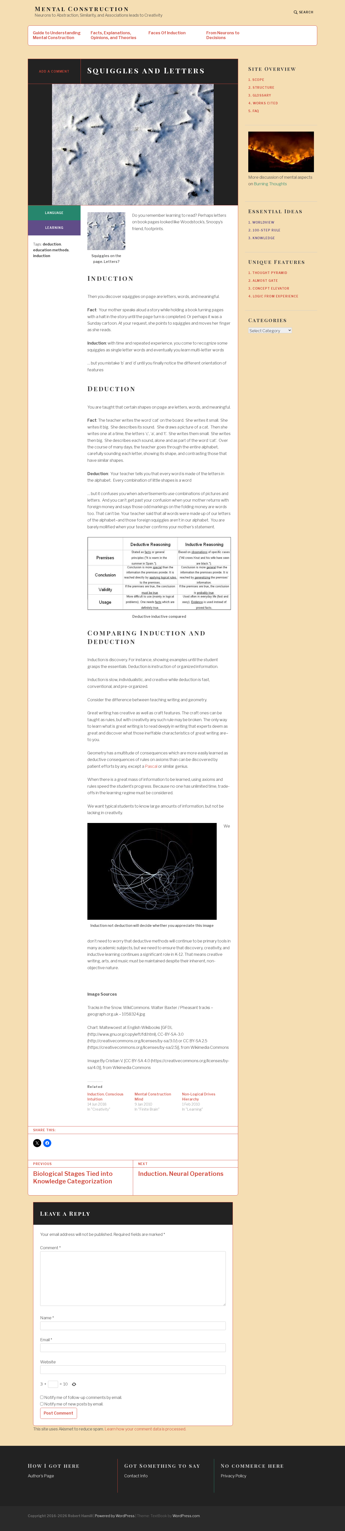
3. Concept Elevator (268, 288)
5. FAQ (253, 111)
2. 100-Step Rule (264, 230)
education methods (51, 250)
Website (48, 1362)
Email (46, 1339)
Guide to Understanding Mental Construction (57, 35)
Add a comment (54, 71)
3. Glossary (259, 95)
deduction (52, 244)
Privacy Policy (233, 1476)
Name (47, 1317)
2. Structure (261, 87)
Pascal (151, 766)
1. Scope (256, 80)
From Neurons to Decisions (222, 35)
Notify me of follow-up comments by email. (83, 1397)
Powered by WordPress (115, 1516)
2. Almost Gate (263, 281)
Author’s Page (41, 1476)
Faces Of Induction (167, 32)
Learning (54, 228)
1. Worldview (261, 222)
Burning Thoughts (270, 183)
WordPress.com (186, 1516)
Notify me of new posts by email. (73, 1404)
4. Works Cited (263, 103)
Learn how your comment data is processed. (145, 1429)
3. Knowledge (261, 238)
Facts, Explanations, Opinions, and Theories (113, 35)
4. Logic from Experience (273, 296)
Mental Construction (82, 8)
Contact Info (136, 1476)
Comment (50, 1247)
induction (41, 256)
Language (54, 213)
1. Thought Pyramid (267, 273)
